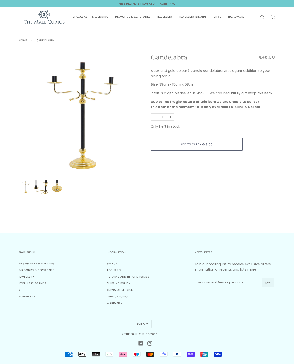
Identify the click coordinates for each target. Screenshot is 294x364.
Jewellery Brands (32, 283)
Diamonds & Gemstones (36, 270)
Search (112, 263)
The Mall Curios (137, 334)
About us (114, 270)
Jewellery (26, 276)
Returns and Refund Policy (128, 276)
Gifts (22, 289)
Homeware (27, 296)
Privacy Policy (118, 296)
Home (23, 40)
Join (268, 282)
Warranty (114, 303)
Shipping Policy (118, 283)
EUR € (141, 323)
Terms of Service (120, 289)
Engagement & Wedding (36, 263)
